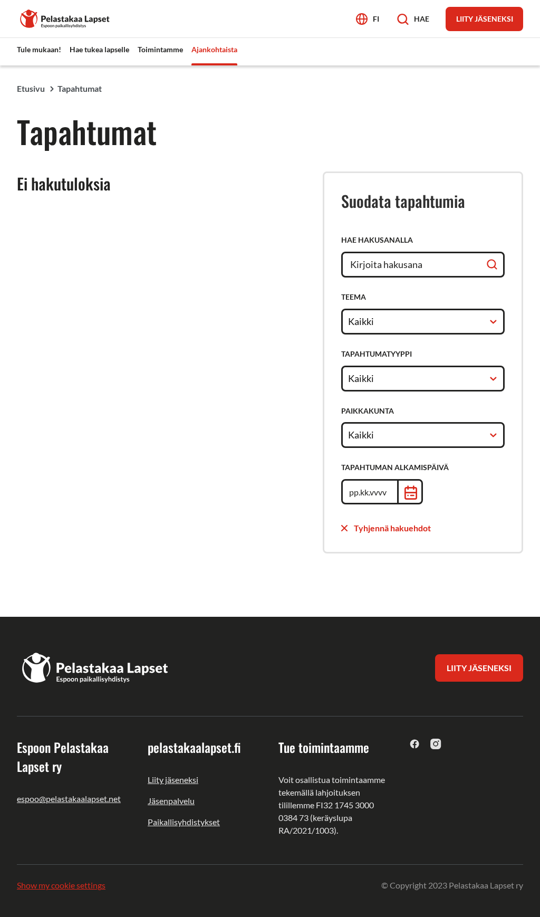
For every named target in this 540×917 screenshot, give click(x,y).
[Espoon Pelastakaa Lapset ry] (65, 18)
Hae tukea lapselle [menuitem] (99, 49)
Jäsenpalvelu (171, 801)
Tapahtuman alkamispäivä (395, 467)
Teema (353, 296)
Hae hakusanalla (377, 239)
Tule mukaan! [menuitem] (39, 49)
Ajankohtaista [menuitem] (214, 49)
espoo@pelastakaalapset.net (69, 799)
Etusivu (31, 88)
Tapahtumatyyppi (376, 353)
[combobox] (349, 321)
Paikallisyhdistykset (184, 822)
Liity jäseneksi (173, 780)
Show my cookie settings (61, 885)
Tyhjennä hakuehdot (392, 528)
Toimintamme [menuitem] (160, 49)
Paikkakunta (367, 410)
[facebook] (414, 743)
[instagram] (435, 743)
